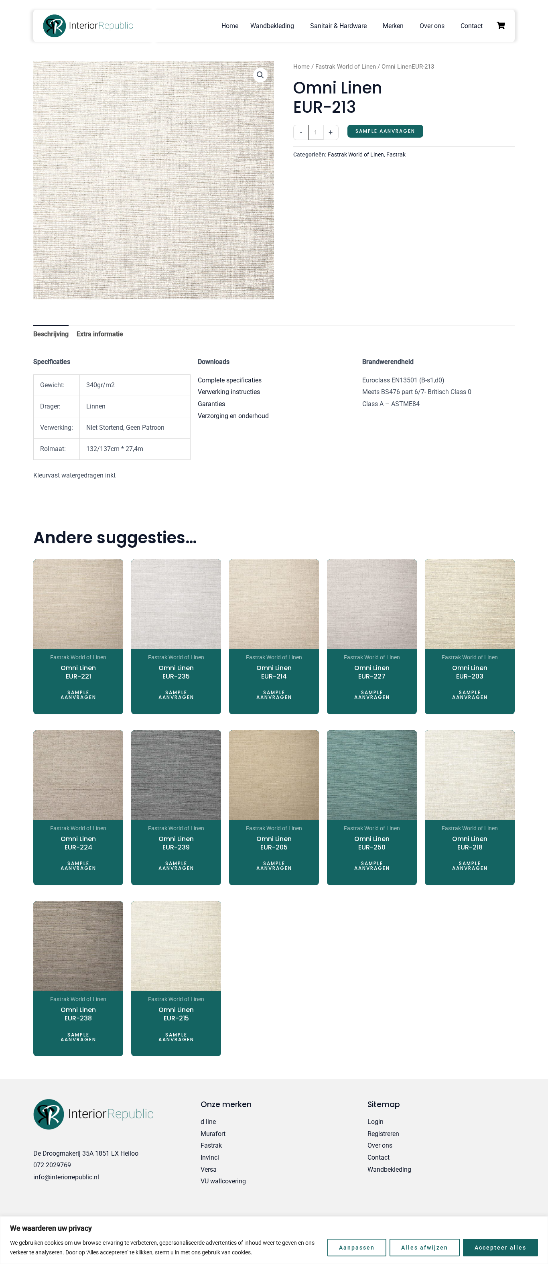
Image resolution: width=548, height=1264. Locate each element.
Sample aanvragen (385, 131)
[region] (274, 1240)
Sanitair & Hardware (338, 26)
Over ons (432, 26)
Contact (472, 26)
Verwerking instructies (229, 392)
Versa (209, 1169)
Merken (393, 26)
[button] (260, 75)
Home (229, 26)
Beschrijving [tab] (51, 334)
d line (208, 1122)
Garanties (211, 404)
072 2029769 (52, 1165)
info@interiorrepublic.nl (66, 1177)
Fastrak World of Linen (345, 66)
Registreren (383, 1134)
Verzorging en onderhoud (233, 416)
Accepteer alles (500, 1247)
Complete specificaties (230, 380)
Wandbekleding (272, 26)
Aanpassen (357, 1247)
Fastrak (396, 154)
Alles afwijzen (424, 1247)
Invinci (210, 1157)
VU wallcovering (223, 1181)
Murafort (213, 1134)
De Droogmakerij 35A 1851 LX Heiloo (85, 1153)
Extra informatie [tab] (100, 334)
